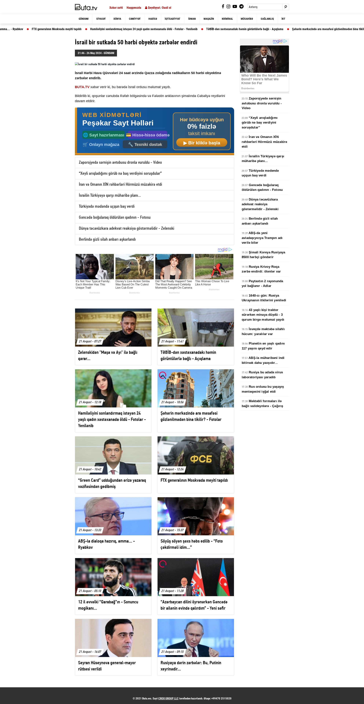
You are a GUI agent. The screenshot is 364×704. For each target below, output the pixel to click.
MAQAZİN (209, 18)
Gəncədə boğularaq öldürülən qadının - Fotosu (115, 217)
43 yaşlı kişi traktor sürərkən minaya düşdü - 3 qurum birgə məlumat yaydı (263, 314)
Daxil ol (166, 7)
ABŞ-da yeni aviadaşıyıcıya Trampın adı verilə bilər (262, 237)
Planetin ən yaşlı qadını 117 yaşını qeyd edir (263, 346)
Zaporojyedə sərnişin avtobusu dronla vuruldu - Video (120, 163)
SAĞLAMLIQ (267, 18)
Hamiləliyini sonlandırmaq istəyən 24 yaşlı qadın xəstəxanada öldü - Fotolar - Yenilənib (113, 29)
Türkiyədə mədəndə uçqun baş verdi (107, 206)
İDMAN (192, 18)
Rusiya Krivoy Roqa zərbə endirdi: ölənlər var (261, 269)
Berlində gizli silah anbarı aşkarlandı (107, 239)
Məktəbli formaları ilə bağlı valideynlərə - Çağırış (262, 403)
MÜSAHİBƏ (247, 18)
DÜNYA (117, 18)
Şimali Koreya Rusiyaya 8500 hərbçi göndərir (263, 255)
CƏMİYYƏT (135, 18)
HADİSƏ (152, 18)
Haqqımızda (134, 7)
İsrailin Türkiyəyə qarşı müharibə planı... (110, 195)
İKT (283, 18)
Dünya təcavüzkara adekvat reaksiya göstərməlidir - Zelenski (126, 228)
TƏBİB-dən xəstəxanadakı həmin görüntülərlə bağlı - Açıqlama (214, 29)
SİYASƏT (101, 18)
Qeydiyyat (153, 7)
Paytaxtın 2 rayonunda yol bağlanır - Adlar (262, 283)
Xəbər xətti (116, 7)
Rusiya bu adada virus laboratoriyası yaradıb (262, 374)
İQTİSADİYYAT (172, 18)
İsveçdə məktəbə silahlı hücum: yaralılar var (263, 331)
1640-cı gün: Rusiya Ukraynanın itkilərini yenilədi (264, 298)
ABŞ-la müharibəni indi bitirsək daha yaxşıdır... (263, 360)
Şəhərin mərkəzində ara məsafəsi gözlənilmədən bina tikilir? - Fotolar (304, 29)
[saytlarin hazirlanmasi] (154, 131)
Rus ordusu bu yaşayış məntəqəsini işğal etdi (263, 389)
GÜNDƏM (84, 18)
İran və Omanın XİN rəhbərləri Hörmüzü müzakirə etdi (120, 184)
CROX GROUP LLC (168, 698)
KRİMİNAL (227, 18)
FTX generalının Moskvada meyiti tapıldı (26, 29)
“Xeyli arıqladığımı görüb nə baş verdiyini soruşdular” (120, 173)
